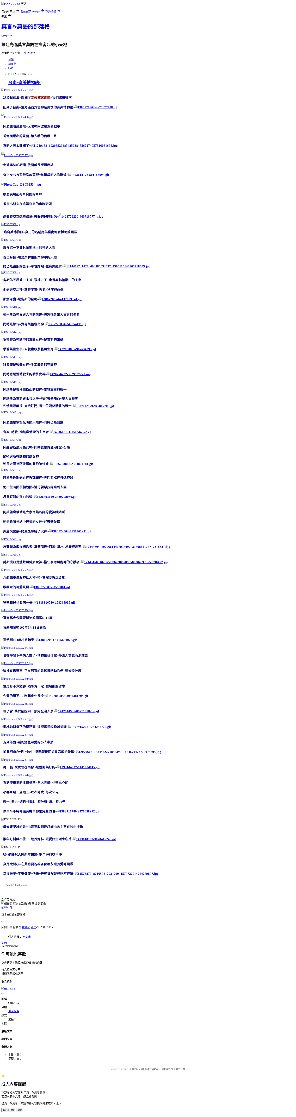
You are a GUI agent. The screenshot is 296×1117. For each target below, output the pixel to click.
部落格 (12, 63)
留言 (33, 927)
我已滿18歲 (8, 1110)
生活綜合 (29, 53)
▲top (4, 942)
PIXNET (122, 1069)
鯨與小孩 (6, 907)
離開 (19, 1110)
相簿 (11, 59)
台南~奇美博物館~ (24, 82)
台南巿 (27, 936)
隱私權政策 (167, 1069)
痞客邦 (26, 927)
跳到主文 (6, 36)
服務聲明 (180, 1069)
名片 (11, 68)
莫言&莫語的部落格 (25, 26)
